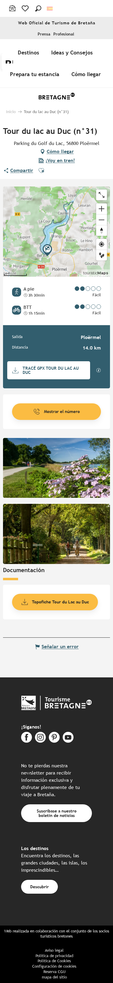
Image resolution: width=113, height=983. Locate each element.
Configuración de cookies (54, 966)
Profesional (63, 34)
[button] (38, 8)
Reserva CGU (54, 971)
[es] (50, 9)
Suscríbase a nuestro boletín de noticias (57, 813)
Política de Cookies (54, 961)
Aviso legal (54, 950)
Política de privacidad (54, 956)
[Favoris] (26, 8)
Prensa (44, 34)
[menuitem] (29, 52)
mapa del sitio (54, 977)
